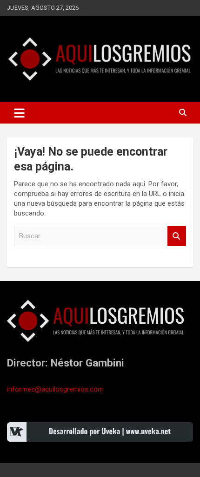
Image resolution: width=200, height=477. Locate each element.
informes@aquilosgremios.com (55, 389)
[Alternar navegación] (19, 113)
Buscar (176, 236)
